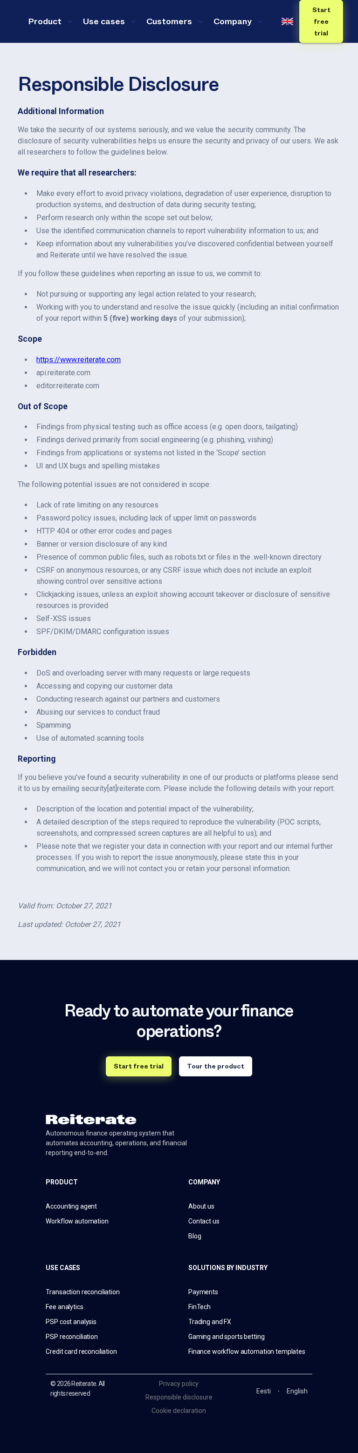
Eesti (263, 1391)
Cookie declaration (178, 1410)
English (297, 1391)
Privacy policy (179, 1383)
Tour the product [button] (215, 1066)
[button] (49, 22)
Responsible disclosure (179, 1397)
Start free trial (321, 21)
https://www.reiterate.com (78, 359)
